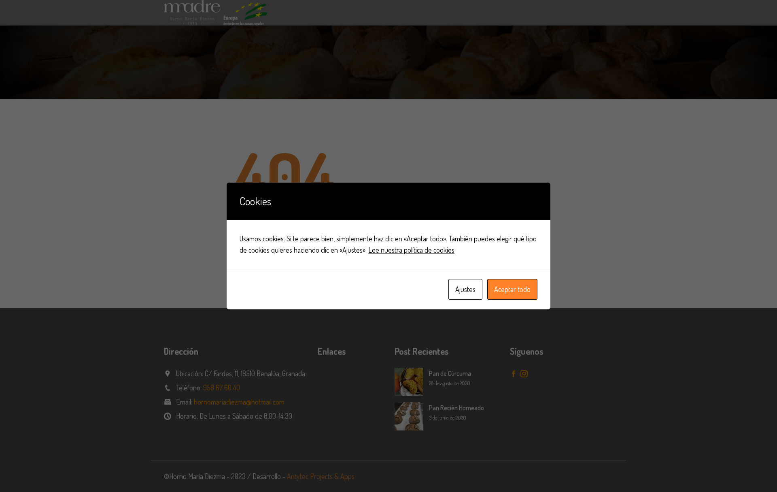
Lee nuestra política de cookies (411, 249)
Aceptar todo (512, 289)
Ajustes (465, 289)
